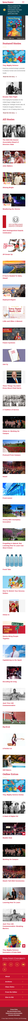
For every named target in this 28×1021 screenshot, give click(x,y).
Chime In (6, 615)
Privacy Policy (14, 1009)
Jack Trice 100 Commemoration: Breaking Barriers (13, 926)
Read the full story (9, 76)
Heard (5, 476)
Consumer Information (14, 1015)
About (7, 976)
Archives (8, 981)
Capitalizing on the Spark (12, 660)
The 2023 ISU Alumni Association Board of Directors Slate (11, 142)
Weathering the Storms (11, 209)
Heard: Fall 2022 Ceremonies (13, 881)
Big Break (6, 727)
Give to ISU (9, 997)
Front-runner (7, 498)
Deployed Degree (9, 300)
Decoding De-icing (10, 681)
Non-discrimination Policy (14, 1011)
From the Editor (11, 992)
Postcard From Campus (12, 455)
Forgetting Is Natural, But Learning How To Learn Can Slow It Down (13, 546)
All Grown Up (8, 254)
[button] (24, 2)
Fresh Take (7, 569)
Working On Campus (10, 859)
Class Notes (9, 987)
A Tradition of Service (11, 410)
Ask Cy (5, 364)
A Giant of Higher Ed (10, 816)
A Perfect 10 (7, 748)
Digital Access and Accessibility (14, 1013)
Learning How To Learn (11, 902)
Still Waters (7, 770)
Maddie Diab (7, 838)
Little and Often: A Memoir (12, 321)
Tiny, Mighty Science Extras (13, 795)
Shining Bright (8, 187)
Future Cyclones (9, 343)
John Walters (8, 166)
